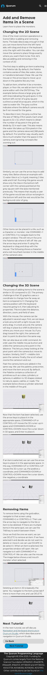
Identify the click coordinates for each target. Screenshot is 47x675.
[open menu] (45, 6)
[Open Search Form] (40, 6)
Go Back (9, 641)
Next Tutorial (16, 646)
